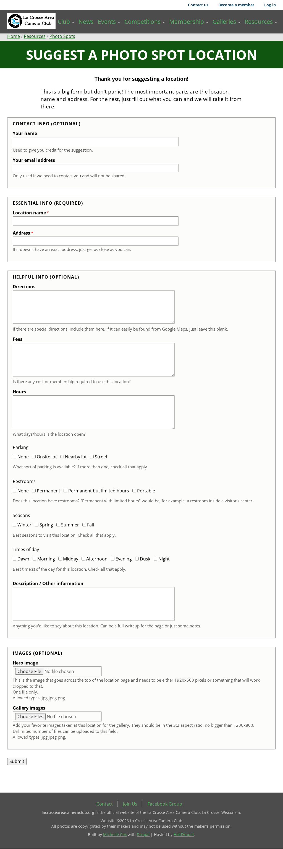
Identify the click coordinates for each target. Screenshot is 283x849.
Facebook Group (165, 804)
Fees (17, 339)
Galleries (224, 21)
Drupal (143, 834)
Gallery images (29, 708)
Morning (46, 559)
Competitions (142, 21)
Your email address (34, 160)
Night (164, 559)
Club (64, 21)
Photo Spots (62, 36)
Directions (24, 287)
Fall (90, 525)
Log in (270, 4)
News (85, 21)
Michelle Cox (115, 834)
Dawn (23, 559)
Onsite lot (47, 457)
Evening (124, 559)
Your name (25, 133)
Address (21, 233)
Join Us (130, 804)
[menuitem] (66, 21)
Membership (186, 21)
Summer (70, 525)
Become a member (236, 4)
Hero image (25, 663)
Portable (146, 491)
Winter (24, 525)
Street (101, 457)
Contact (104, 804)
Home (13, 36)
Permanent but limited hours (98, 491)
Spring (46, 525)
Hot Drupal (184, 834)
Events (107, 21)
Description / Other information (48, 583)
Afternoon (97, 559)
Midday (70, 559)
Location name (29, 213)
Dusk (145, 559)
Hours (19, 392)
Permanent (48, 491)
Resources (259, 21)
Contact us (198, 4)
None (23, 457)
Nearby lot (76, 457)
